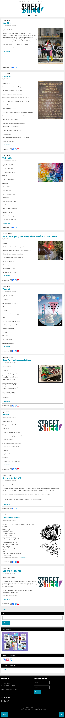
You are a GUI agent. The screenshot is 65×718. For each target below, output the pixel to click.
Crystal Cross (42, 709)
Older (4, 609)
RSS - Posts (7, 670)
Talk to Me (7, 158)
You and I (6, 289)
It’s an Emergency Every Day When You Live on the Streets (29, 236)
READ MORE (7, 51)
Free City (6, 23)
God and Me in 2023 (11, 478)
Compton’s (7, 76)
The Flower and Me (11, 517)
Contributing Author (10, 25)
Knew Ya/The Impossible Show (16, 360)
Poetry (5, 414)
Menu (5, 714)
